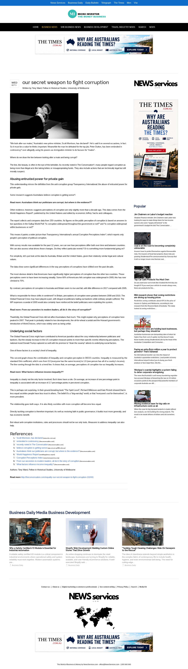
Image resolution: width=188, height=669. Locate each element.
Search (142, 27)
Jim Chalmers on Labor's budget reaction (153, 214)
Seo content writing (107, 587)
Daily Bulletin (92, 3)
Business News (49, 27)
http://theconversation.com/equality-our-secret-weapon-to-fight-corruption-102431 (57, 477)
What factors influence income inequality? (42, 372)
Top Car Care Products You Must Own (151, 279)
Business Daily (75, 3)
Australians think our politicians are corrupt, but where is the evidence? (56, 202)
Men (129, 3)
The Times (119, 3)
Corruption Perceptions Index (92, 234)
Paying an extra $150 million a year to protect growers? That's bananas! (155, 350)
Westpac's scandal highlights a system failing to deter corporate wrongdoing (155, 371)
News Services (58, 3)
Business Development (96, 27)
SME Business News (71, 27)
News (152, 27)
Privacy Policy (123, 587)
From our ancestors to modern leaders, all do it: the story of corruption (56, 309)
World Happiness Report (21, 213)
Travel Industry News (123, 27)
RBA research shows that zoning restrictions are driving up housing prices (154, 296)
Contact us (45, 587)
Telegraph (106, 3)
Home (36, 27)
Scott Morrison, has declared (75, 143)
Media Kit (143, 587)
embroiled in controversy (28, 441)
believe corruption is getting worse (59, 195)
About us (55, 587)
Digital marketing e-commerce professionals (79, 587)
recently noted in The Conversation (77, 165)
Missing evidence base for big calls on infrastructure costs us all (152, 405)
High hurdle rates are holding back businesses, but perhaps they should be (155, 330)
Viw (136, 3)
